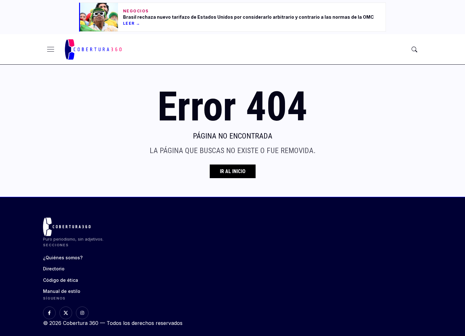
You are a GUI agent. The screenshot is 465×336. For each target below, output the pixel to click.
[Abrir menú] (50, 49)
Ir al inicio (232, 171)
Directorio (54, 268)
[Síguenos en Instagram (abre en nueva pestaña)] (82, 313)
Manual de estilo (61, 291)
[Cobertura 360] (94, 49)
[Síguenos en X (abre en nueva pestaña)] (65, 313)
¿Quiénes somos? (63, 257)
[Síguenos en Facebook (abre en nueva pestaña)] (49, 313)
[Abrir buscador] (414, 49)
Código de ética (60, 280)
